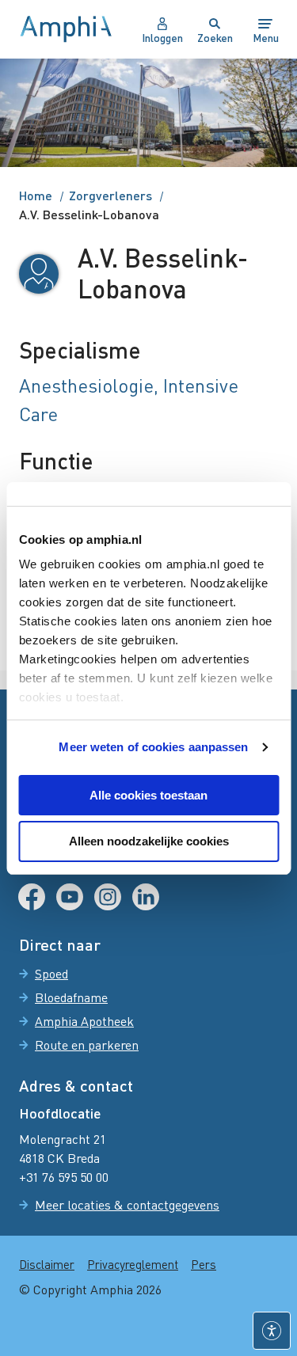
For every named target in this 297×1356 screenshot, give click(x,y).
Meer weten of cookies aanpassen (153, 747)
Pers (203, 1264)
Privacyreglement (132, 1264)
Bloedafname (71, 997)
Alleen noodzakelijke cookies (149, 841)
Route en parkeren (87, 1045)
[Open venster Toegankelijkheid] (272, 1331)
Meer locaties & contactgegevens (127, 1205)
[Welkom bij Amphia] (66, 29)
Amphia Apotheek (84, 1021)
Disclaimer (46, 1264)
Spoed (51, 974)
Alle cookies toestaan (148, 795)
